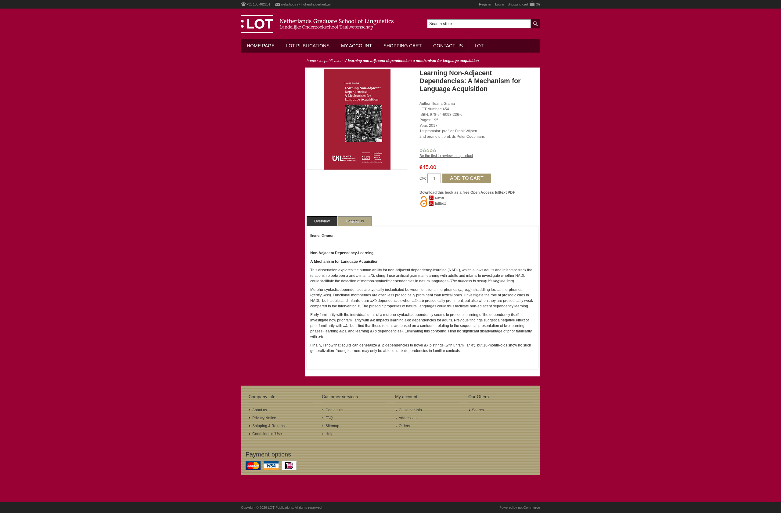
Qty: (422, 178)
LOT (479, 45)
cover (439, 198)
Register (485, 4)
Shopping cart (402, 45)
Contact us (448, 45)
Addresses (407, 418)
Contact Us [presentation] (355, 221)
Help (329, 434)
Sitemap (332, 426)
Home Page (261, 45)
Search (478, 410)
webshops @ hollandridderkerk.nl (305, 4)
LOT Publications (307, 45)
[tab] (322, 221)
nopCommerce (529, 507)
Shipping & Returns (268, 426)
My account (356, 45)
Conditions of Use (267, 434)
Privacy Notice (264, 418)
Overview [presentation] (322, 221)
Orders (404, 426)
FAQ (329, 418)
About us (259, 410)
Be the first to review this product (446, 156)
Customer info (410, 410)
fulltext (440, 203)
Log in (499, 4)
